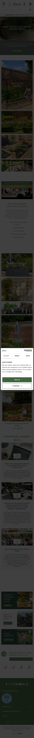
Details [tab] (17, 355)
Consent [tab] (6, 355)
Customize (16, 386)
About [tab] (28, 355)
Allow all (17, 379)
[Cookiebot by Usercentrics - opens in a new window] (24, 350)
